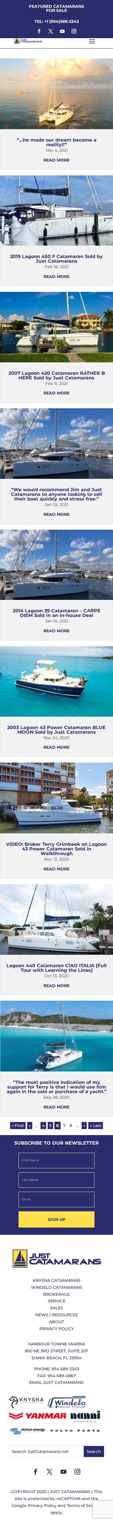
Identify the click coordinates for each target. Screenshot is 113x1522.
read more (56, 160)
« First (18, 1125)
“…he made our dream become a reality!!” (56, 142)
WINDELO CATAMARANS (56, 1287)
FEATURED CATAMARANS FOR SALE (56, 8)
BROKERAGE (56, 1294)
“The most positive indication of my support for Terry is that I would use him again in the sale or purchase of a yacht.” (57, 1087)
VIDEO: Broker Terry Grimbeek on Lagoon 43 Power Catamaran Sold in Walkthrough (56, 848)
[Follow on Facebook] (39, 31)
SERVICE (56, 1301)
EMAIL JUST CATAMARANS (56, 1382)
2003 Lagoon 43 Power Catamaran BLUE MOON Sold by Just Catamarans (56, 730)
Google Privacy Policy (34, 1505)
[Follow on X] (50, 31)
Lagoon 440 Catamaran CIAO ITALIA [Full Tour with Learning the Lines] (56, 968)
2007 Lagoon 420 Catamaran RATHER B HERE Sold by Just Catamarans (56, 375)
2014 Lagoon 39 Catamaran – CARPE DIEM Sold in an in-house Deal (57, 613)
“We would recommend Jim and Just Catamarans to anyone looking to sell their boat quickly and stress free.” (56, 494)
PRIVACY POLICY (56, 1328)
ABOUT (56, 1321)
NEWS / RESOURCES (56, 1314)
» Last (95, 1125)
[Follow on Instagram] (74, 31)
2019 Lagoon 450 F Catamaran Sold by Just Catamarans (56, 259)
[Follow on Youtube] (62, 31)
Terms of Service (84, 1505)
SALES (56, 1307)
